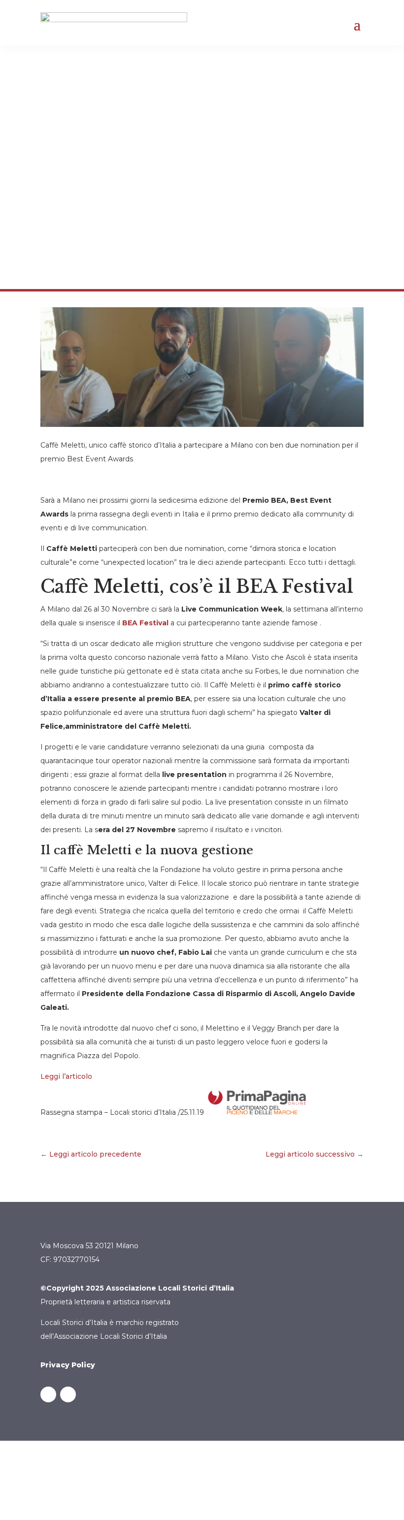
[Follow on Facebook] (48, 1394)
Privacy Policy (67, 1364)
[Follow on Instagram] (68, 1394)
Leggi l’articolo (66, 1076)
